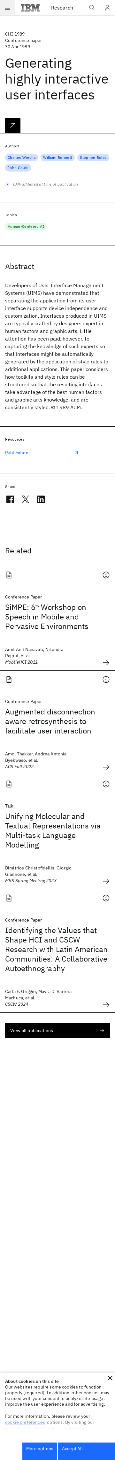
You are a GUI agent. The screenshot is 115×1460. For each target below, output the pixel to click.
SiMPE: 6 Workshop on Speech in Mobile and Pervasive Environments (46, 616)
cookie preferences (25, 1422)
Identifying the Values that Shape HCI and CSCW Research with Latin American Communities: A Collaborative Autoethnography (56, 949)
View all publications (31, 1030)
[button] (110, 1378)
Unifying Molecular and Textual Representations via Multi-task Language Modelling (53, 830)
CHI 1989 (15, 34)
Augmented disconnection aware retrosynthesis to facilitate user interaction (50, 721)
